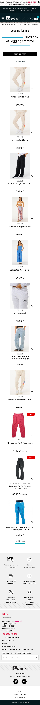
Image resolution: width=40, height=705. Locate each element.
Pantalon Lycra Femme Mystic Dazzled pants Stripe (20, 528)
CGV (20, 691)
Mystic (20, 440)
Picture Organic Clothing (20, 483)
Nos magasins (8, 640)
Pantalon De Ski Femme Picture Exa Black (20, 487)
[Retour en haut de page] (36, 699)
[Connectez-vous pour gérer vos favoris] (32, 89)
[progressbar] (20, 543)
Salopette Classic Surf (20, 270)
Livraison (5, 643)
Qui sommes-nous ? (10, 637)
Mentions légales (20, 694)
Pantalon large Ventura (20, 227)
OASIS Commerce (24, 702)
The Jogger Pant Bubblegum (20, 443)
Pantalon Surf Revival (20, 97)
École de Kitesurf (9, 646)
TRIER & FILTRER (20, 54)
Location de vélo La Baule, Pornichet (17, 649)
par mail (18, 621)
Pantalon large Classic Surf (20, 183)
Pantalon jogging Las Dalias (20, 400)
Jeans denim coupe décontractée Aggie (20, 357)
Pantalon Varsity (20, 313)
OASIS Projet (14, 702)
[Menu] (3, 17)
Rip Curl (20, 94)
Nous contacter (20, 697)
